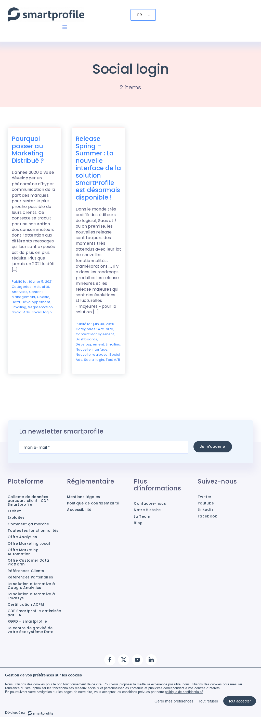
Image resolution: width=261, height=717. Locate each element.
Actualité (41, 286)
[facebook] (109, 659)
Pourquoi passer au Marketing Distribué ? (28, 149)
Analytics (19, 291)
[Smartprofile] (46, 10)
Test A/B (113, 359)
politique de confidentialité (184, 692)
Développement (36, 302)
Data (16, 302)
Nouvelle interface (92, 349)
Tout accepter (239, 701)
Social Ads (21, 312)
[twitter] (123, 659)
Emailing (19, 307)
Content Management (27, 294)
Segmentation (40, 307)
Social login (42, 312)
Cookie (43, 296)
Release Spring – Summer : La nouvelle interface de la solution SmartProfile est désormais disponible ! (98, 168)
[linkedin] (151, 659)
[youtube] (137, 659)
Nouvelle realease (92, 354)
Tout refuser (208, 701)
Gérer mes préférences (173, 701)
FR (139, 15)
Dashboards (86, 339)
